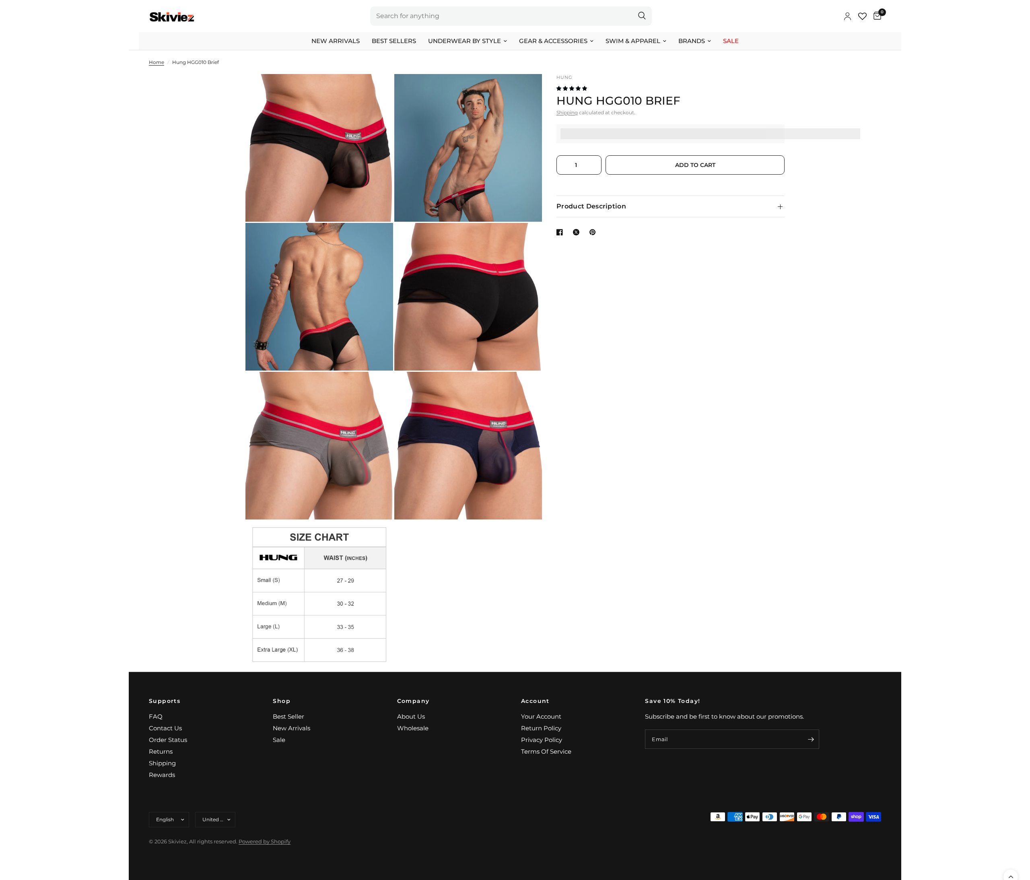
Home (156, 62)
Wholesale (412, 728)
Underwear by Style (464, 41)
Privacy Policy (541, 740)
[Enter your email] (811, 739)
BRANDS (691, 41)
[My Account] (847, 16)
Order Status (168, 740)
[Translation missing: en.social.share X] (578, 232)
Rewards (162, 775)
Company (413, 701)
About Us (411, 716)
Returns (161, 751)
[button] (572, 88)
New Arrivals (335, 41)
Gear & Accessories (553, 41)
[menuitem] (335, 41)
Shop (281, 701)
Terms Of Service (546, 751)
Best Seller (288, 716)
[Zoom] (376, 91)
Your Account (541, 716)
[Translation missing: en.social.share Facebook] (561, 232)
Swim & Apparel (633, 41)
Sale (731, 41)
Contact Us (165, 728)
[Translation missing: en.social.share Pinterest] (594, 232)
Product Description (591, 206)
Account (535, 701)
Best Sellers (394, 41)
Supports (164, 701)
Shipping (567, 112)
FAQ (156, 716)
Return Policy (541, 728)
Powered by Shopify (264, 841)
